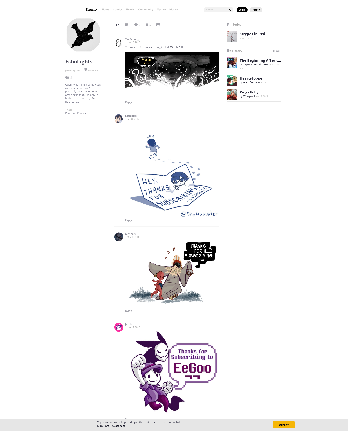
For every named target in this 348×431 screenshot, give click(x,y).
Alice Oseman (251, 82)
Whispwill (249, 96)
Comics (118, 9)
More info (103, 426)
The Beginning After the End (265, 60)
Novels (130, 9)
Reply (128, 102)
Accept (284, 425)
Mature (161, 9)
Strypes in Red (252, 33)
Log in (242, 9)
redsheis (130, 234)
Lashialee (131, 115)
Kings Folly (249, 92)
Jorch (128, 324)
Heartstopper (252, 78)
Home (105, 9)
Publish (256, 9)
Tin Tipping (132, 39)
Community (145, 9)
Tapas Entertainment (256, 64)
